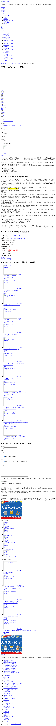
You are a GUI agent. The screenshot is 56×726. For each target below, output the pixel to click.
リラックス (3, 105)
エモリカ (6, 704)
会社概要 (6, 718)
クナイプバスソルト (9, 703)
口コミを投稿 (4, 495)
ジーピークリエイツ (9, 681)
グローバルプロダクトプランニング (13, 683)
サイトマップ (7, 23)
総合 (2, 90)
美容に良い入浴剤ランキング (11, 663)
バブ (5, 696)
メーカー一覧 (7, 675)
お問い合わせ (7, 22)
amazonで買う (4, 153)
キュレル (6, 709)
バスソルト (19, 63)
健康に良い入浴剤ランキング (11, 665)
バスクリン (6, 677)
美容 (2, 96)
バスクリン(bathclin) (9, 695)
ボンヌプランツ (8, 706)
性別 (2, 455)
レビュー (3, 463)
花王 (5, 678)
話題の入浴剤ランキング (10, 662)
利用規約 (6, 19)
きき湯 (5, 701)
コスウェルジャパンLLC (10, 689)
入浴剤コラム (7, 17)
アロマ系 (18, 125)
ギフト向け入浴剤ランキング (11, 666)
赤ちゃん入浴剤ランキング (11, 671)
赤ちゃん (3, 112)
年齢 (2, 459)
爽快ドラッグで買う (6, 155)
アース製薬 (6, 680)
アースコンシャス (8, 121)
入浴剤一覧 (6, 15)
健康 (2, 99)
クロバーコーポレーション (11, 688)
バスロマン (6, 700)
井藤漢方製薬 (7, 691)
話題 (2, 93)
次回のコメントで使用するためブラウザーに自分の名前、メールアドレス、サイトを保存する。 (27, 478)
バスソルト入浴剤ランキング (11, 672)
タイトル (3, 446)
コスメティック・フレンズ (11, 684)
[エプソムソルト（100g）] (5, 148)
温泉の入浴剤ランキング (10, 669)
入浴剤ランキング (5, 63)
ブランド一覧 (7, 693)
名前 (2, 451)
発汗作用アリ (12, 125)
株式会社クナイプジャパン (11, 686)
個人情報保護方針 (8, 20)
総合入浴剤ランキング (9, 660)
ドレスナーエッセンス (9, 698)
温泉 (2, 109)
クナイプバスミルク (9, 707)
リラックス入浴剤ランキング (11, 668)
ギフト (2, 102)
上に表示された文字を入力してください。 (12, 483)
